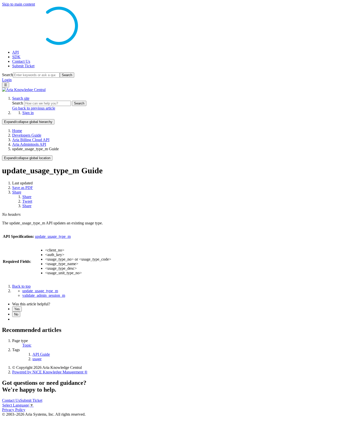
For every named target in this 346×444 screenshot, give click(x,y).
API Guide (41, 354)
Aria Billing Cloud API (30, 140)
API (15, 52)
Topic (26, 345)
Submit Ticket (23, 66)
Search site (20, 98)
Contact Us (21, 61)
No (16, 314)
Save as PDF (22, 187)
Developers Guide (26, 135)
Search (7, 75)
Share (16, 192)
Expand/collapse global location (27, 158)
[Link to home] (24, 90)
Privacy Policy (13, 410)
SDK (16, 57)
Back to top (21, 286)
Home (17, 131)
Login (7, 80)
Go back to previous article (33, 108)
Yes (17, 309)
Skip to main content (18, 4)
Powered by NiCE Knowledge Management (49, 372)
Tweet (27, 201)
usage (37, 359)
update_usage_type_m (53, 236)
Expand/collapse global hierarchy (28, 122)
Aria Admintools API (29, 144)
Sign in (28, 113)
